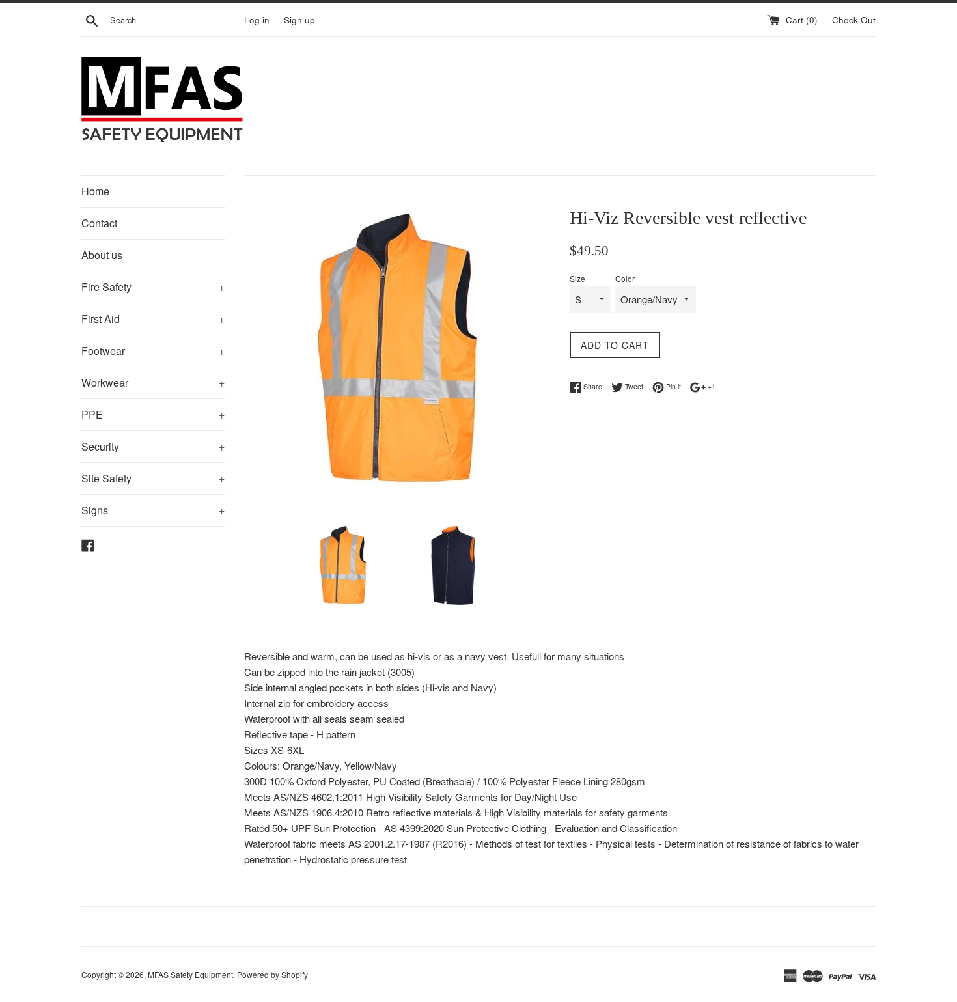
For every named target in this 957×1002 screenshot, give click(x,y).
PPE (153, 414)
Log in (257, 20)
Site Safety (153, 478)
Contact (99, 223)
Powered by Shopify (272, 974)
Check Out (854, 20)
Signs (153, 510)
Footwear (153, 350)
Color (625, 278)
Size (577, 278)
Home (95, 191)
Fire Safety (153, 286)
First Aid (153, 318)
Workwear (153, 382)
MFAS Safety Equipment (190, 974)
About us (101, 254)
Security (153, 446)
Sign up (299, 20)
